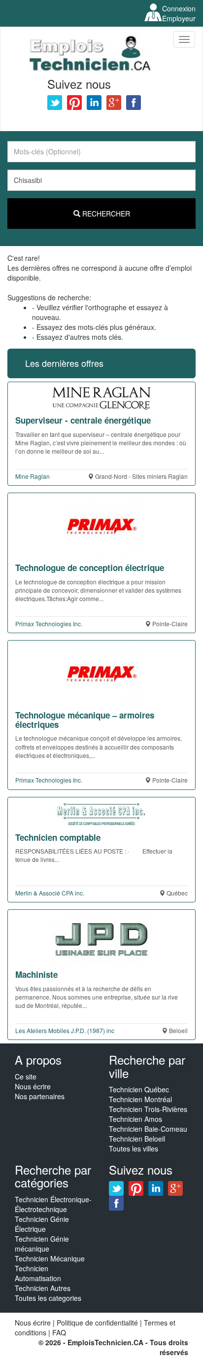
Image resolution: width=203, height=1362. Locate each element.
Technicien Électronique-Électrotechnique (53, 1204)
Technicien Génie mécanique (42, 1244)
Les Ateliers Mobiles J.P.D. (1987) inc (64, 1030)
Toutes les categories (48, 1298)
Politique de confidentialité (97, 1322)
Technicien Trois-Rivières (148, 1109)
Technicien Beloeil (137, 1139)
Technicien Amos (135, 1119)
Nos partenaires (40, 1096)
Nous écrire (33, 1086)
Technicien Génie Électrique (42, 1224)
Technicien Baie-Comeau (148, 1129)
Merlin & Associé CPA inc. (49, 893)
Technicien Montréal (140, 1099)
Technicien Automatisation (38, 1273)
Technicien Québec (139, 1089)
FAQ (59, 1332)
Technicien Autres (42, 1288)
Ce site (25, 1076)
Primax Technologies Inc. (48, 623)
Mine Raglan (32, 476)
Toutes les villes (133, 1148)
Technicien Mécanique (50, 1258)
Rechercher (105, 213)
